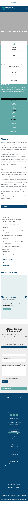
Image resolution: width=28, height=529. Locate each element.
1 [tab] (8, 320)
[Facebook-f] (11, 415)
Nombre (4, 352)
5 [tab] (14, 320)
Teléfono (14, 453)
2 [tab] (10, 320)
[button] (2, 297)
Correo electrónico (6, 358)
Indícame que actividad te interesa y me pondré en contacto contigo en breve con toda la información (14, 364)
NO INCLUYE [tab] (6, 265)
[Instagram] (14, 415)
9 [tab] (19, 320)
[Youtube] (17, 415)
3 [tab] (11, 320)
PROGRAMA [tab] (6, 206)
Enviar (5, 381)
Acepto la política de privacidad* (11, 378)
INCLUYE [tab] (5, 262)
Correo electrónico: (14, 461)
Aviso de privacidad (6, 388)
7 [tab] (16, 320)
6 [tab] (15, 320)
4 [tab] (12, 320)
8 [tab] (18, 320)
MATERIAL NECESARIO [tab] (8, 259)
